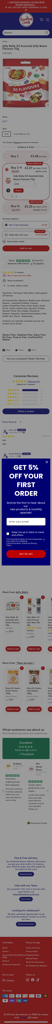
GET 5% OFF (26, 554)
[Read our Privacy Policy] (44, 539)
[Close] (46, 462)
